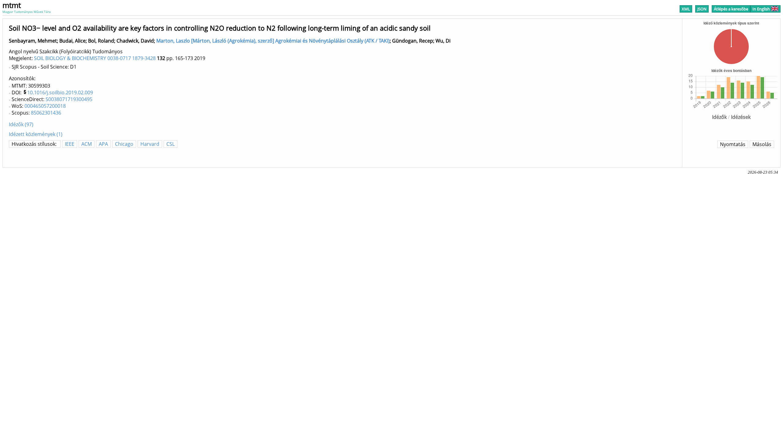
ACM (86, 144)
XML (686, 9)
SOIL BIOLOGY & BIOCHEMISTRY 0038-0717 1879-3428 (95, 58)
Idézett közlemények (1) (35, 134)
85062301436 (46, 112)
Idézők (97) (21, 124)
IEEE (69, 144)
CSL (170, 144)
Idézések (741, 117)
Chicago (124, 144)
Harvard (149, 144)
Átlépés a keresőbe (731, 9)
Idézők (719, 117)
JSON (702, 9)
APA (103, 144)
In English (761, 9)
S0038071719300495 (69, 99)
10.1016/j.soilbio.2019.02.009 (60, 92)
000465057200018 (45, 106)
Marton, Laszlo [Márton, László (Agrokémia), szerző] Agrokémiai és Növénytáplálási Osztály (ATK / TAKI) (273, 40)
